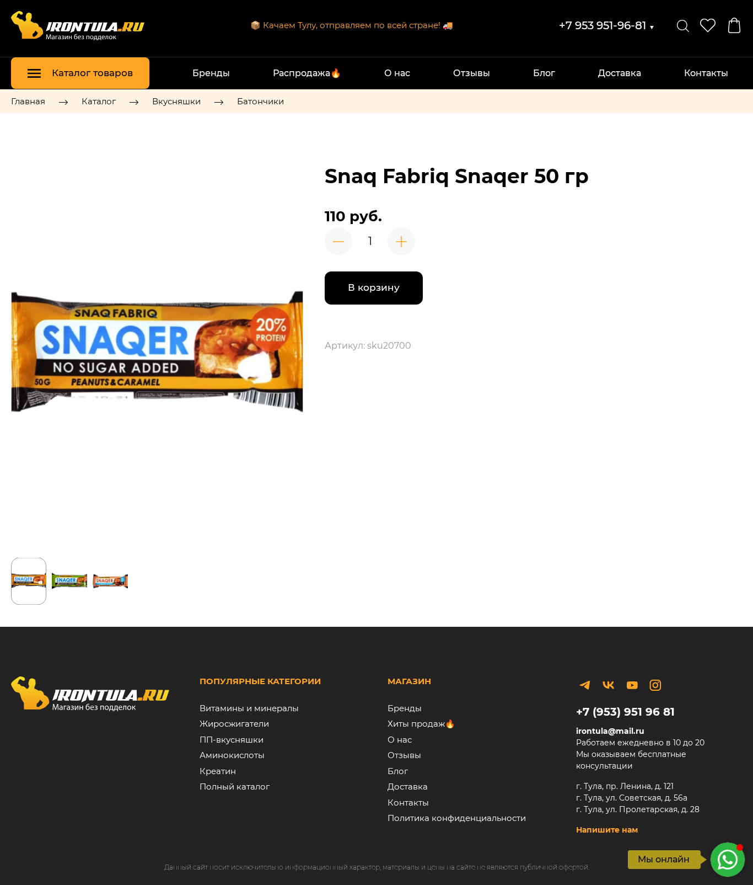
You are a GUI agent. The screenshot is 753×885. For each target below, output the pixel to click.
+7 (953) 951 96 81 (625, 711)
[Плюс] (401, 241)
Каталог (99, 101)
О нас (397, 73)
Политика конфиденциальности (457, 818)
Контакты (706, 73)
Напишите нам (607, 830)
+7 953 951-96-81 (607, 25)
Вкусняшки (176, 101)
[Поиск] (683, 25)
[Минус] (338, 241)
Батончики (260, 101)
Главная (28, 101)
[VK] (608, 685)
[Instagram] (655, 685)
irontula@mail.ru (610, 731)
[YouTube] (632, 685)
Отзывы (471, 73)
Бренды (211, 73)
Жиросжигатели (234, 723)
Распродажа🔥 (307, 73)
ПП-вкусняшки (231, 739)
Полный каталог (235, 786)
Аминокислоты (232, 755)
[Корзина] (734, 25)
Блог (544, 73)
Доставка (619, 73)
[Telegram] (585, 685)
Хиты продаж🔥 (421, 723)
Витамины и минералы (249, 708)
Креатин (218, 771)
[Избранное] (708, 25)
